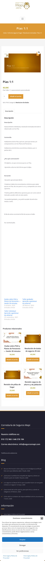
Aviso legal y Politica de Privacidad (14, 514)
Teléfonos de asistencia (9, 453)
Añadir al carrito (15, 96)
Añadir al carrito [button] (12, 360)
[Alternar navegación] (22, 19)
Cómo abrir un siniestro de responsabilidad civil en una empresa (24, 496)
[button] (42, 518)
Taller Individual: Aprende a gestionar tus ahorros (11, 313)
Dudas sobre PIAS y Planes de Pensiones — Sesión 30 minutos (12, 301)
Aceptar (22, 539)
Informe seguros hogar (15, 33)
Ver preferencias (22, 551)
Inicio (5, 33)
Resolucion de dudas (29, 33)
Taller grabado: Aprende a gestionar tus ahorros (29, 301)
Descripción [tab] (9, 111)
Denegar (22, 545)
